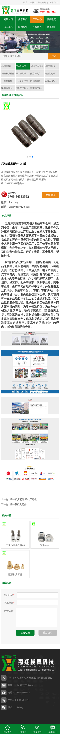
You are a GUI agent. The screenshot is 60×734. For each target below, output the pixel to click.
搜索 (54, 56)
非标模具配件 (8, 73)
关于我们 (54, 2)
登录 (25, 2)
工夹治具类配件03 (15, 545)
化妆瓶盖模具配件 (8, 66)
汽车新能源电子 (37, 81)
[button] (26, 49)
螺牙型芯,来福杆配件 (52, 66)
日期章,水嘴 (23, 81)
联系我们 (51, 27)
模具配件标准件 (23, 88)
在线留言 (37, 27)
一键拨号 (22, 732)
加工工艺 (8, 27)
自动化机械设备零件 (52, 73)
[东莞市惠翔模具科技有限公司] (15, 10)
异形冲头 (44, 545)
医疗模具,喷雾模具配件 (23, 73)
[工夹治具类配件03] (15, 531)
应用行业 (23, 27)
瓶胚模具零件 (15, 574)
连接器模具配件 (52, 81)
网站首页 (8, 19)
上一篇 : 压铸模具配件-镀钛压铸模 (19, 499)
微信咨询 (38, 732)
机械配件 (8, 81)
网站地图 (42, 2)
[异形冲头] (44, 531)
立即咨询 (50, 195)
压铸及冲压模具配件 (23, 66)
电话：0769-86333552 (19, 692)
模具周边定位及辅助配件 (8, 88)
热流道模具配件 (37, 73)
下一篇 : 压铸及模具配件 (13, 504)
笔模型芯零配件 (37, 88)
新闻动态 (51, 19)
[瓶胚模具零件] (15, 560)
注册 (32, 2)
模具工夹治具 (37, 66)
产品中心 (37, 19)
